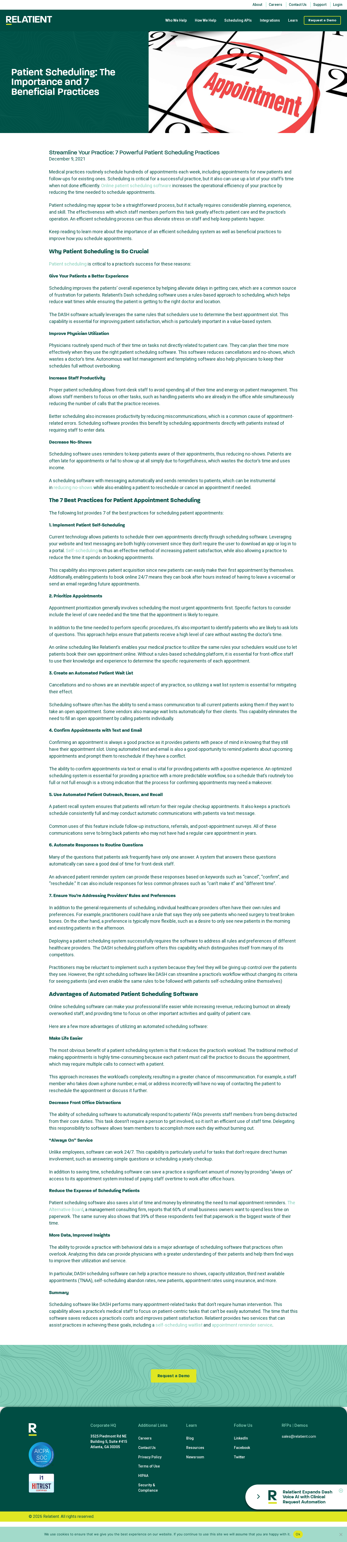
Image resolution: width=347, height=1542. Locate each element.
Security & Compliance (148, 1487)
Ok (298, 1534)
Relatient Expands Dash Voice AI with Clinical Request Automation (307, 1497)
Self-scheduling (82, 550)
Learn (293, 20)
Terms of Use (149, 1466)
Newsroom (195, 1457)
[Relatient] (29, 20)
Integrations (270, 20)
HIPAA (143, 1476)
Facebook (242, 1448)
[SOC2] (41, 1454)
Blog (190, 1438)
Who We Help (176, 20)
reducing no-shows (73, 487)
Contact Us (147, 1448)
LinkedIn (241, 1438)
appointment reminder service (242, 1325)
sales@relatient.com (299, 1436)
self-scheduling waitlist (178, 1325)
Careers (145, 1438)
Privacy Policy (150, 1457)
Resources (195, 1448)
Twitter (239, 1457)
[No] (340, 1534)
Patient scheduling (68, 264)
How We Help (205, 20)
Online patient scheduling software (136, 185)
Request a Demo (322, 20)
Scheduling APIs (238, 20)
